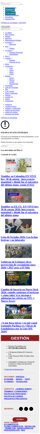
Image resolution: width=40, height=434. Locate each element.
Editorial (12, 60)
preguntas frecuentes (12, 114)
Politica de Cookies (13, 396)
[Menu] (2, 2)
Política (11, 48)
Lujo (11, 68)
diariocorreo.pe (25, 428)
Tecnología (9, 86)
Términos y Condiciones (15, 391)
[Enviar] (21, 4)
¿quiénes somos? (10, 106)
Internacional (13, 84)
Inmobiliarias (13, 54)
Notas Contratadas (11, 93)
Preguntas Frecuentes (15, 399)
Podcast (7, 95)
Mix (6, 89)
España (11, 82)
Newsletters (9, 17)
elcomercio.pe (11, 424)
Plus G (7, 56)
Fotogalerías (9, 101)
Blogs (7, 64)
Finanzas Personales (12, 15)
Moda (11, 72)
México (12, 80)
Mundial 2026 (10, 19)
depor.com (30, 426)
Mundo (7, 76)
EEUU (11, 78)
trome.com (10, 428)
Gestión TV (9, 97)
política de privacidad (12, 110)
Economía (8, 42)
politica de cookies (11, 112)
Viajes (11, 70)
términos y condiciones (13, 108)
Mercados (12, 44)
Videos (7, 99)
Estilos (11, 74)
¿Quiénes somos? (23, 389)
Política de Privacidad (15, 394)
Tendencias (9, 66)
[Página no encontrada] (9, 118)
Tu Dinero (8, 50)
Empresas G (10, 9)
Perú (6, 46)
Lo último (8, 33)
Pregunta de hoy (14, 62)
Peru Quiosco (9, 34)
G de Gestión (10, 13)
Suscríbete (20, 419)
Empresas (8, 11)
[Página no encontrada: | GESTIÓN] (13, 23)
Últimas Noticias (10, 8)
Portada (7, 36)
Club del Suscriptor (11, 87)
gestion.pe (8, 104)
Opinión (8, 58)
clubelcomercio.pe (13, 426)
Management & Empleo (13, 40)
